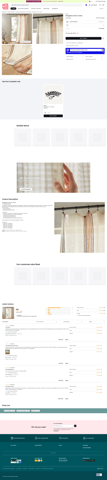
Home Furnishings (11, 11)
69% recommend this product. (84, 315)
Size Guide (101, 28)
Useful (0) (60, 339)
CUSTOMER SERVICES (38, 445)
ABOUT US (60, 445)
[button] (103, 5)
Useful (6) (61, 380)
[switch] (87, 50)
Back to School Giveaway (23, 8)
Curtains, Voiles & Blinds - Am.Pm (23, 410)
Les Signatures (55, 8)
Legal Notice (38, 468)
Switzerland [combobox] (101, 468)
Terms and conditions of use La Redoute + (47, 468)
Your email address (58, 423)
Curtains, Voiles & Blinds (20, 11)
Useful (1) (61, 363)
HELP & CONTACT (13, 445)
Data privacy (25, 468)
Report (66, 339)
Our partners (85, 445)
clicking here (56, 430)
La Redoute (4, 11)
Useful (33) (60, 398)
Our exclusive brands (87, 447)
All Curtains (29, 11)
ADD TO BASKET (83, 38)
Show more (53, 452)
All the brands (46, 8)
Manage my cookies (31, 468)
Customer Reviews (19, 468)
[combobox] (46, 321)
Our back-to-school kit (36, 8)
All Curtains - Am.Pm (36, 410)
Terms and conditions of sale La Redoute (9, 468)
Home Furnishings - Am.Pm (9, 410)
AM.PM (67, 14)
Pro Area (101, 8)
